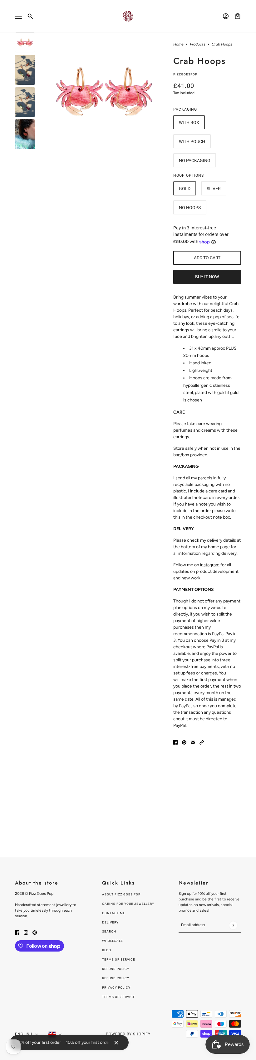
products (197, 44)
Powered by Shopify (128, 1034)
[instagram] (26, 932)
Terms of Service (118, 959)
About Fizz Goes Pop (121, 894)
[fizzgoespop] (128, 16)
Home (178, 44)
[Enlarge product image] (104, 91)
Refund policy (115, 969)
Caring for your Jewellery (128, 903)
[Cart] (237, 16)
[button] (201, 742)
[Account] (225, 16)
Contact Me (113, 913)
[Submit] (233, 925)
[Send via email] (193, 742)
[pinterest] (34, 932)
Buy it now (207, 276)
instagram (209, 565)
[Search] (30, 16)
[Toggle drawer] (18, 16)
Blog (106, 950)
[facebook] (17, 932)
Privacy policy (116, 987)
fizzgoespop (185, 74)
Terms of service (118, 997)
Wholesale (112, 940)
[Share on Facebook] (175, 742)
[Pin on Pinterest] (184, 742)
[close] (116, 1042)
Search (109, 931)
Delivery (110, 922)
